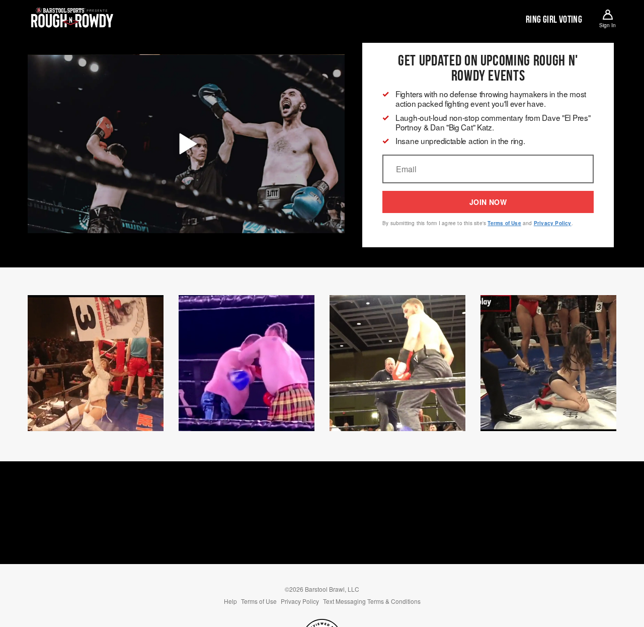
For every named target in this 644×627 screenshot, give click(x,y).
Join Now (488, 202)
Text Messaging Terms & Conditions (372, 601)
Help (230, 601)
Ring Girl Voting (554, 19)
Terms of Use (504, 223)
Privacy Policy (553, 223)
